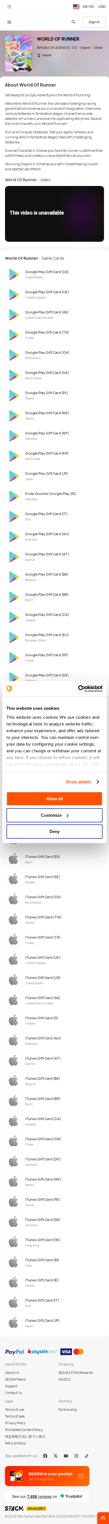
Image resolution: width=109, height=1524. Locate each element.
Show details (78, 782)
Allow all (54, 798)
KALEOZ (64, 1379)
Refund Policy (15, 1443)
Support (11, 1386)
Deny (54, 831)
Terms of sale (15, 1416)
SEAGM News (15, 1379)
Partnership (67, 1409)
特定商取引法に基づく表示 (25, 1436)
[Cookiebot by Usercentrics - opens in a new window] (78, 688)
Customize (51, 815)
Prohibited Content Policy (24, 1429)
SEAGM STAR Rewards (75, 1372)
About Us (12, 1372)
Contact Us (13, 1392)
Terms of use (14, 1409)
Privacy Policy (15, 1423)
